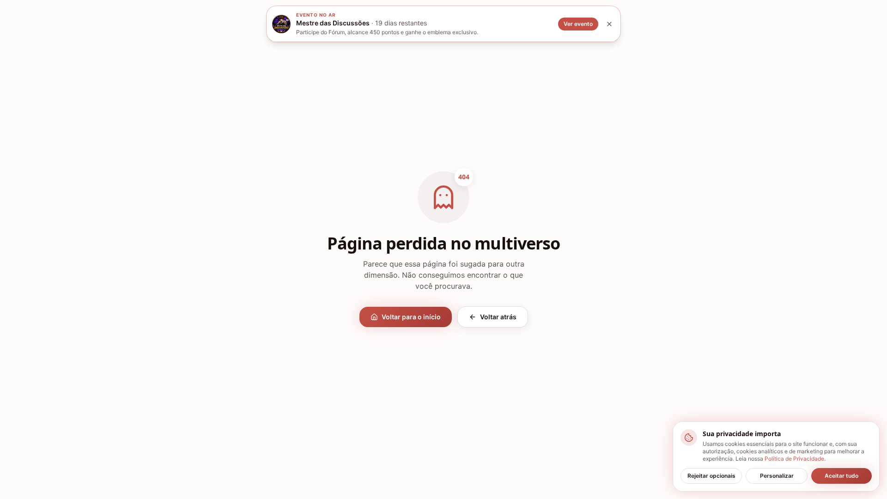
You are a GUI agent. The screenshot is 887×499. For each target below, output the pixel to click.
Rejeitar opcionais (711, 475)
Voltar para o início (411, 317)
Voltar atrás (498, 317)
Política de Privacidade (794, 458)
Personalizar (777, 475)
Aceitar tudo (841, 475)
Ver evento (578, 23)
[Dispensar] (609, 24)
